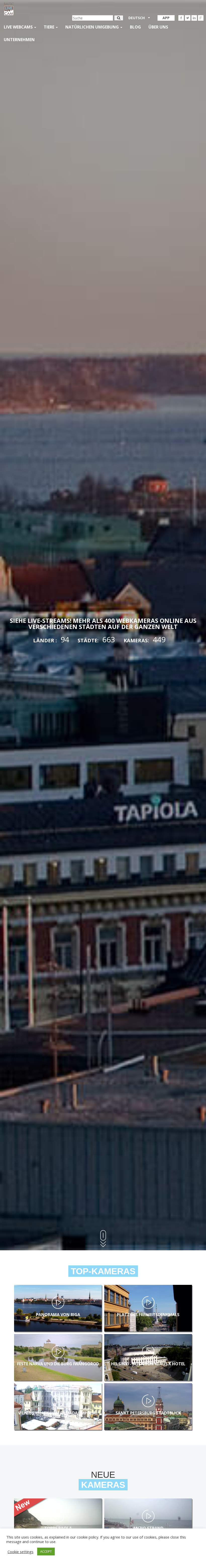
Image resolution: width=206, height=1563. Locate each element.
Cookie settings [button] (20, 1551)
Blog (135, 27)
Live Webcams (19, 27)
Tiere (49, 27)
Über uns (158, 27)
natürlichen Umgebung (92, 27)
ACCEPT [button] (46, 1551)
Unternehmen (19, 39)
